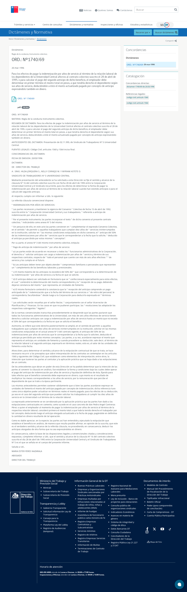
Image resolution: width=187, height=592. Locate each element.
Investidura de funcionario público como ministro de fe (91, 516)
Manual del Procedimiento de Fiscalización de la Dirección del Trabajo (160, 491)
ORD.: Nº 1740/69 (26, 98)
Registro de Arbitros (87, 534)
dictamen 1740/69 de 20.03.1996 (140, 86)
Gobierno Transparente (54, 508)
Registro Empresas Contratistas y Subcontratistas (87, 524)
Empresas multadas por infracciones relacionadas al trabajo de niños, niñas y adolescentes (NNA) (91, 503)
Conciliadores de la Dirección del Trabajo (121, 537)
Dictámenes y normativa (81, 24)
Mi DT (165, 25)
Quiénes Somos (105, 10)
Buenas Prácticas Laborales (91, 485)
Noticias (87, 10)
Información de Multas (89, 544)
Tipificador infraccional (158, 498)
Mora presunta (118, 495)
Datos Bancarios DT (120, 528)
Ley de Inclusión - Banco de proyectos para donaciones (124, 500)
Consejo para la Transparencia (50, 519)
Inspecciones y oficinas (112, 24)
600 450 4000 (45, 572)
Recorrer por (142, 32)
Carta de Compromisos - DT (160, 512)
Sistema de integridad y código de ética (122, 523)
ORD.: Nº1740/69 (135, 64)
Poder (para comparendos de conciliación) (159, 507)
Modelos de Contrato (157, 485)
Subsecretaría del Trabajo (56, 491)
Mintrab (47, 487)
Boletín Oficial (154, 501)
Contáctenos (126, 10)
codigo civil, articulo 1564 (137, 103)
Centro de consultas (52, 24)
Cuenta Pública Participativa (160, 515)
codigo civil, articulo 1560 (137, 97)
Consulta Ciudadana (121, 532)
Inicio (11, 39)
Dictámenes (42, 39)
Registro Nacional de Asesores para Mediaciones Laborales (124, 488)
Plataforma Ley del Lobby (55, 524)
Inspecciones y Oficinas (50, 574)
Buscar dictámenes (165, 32)
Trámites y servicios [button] (24, 24)
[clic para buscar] (175, 9)
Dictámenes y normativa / (24, 39)
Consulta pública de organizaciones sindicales (123, 507)
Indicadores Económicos (123, 512)
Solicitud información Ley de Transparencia (57, 513)
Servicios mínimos (86, 531)
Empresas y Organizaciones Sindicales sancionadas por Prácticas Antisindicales (91, 492)
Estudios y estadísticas (141, 24)
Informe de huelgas (87, 511)
